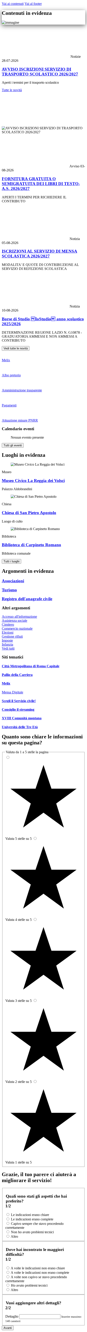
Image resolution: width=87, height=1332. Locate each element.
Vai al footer (33, 4)
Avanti (8, 1328)
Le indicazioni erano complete (32, 1219)
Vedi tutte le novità (16, 348)
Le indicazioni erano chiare (30, 1215)
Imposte (7, 640)
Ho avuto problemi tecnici (29, 1285)
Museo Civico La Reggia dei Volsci (33, 480)
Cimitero (8, 624)
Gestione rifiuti (12, 636)
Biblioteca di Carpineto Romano (31, 544)
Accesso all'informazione (19, 616)
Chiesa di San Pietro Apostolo (29, 512)
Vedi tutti (8, 648)
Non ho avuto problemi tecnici (32, 1232)
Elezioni (7, 632)
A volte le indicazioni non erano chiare (38, 1268)
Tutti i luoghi (11, 561)
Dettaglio (12, 1316)
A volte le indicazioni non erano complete (40, 1272)
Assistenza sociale (14, 620)
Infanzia (7, 644)
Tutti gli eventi (13, 445)
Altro (14, 1236)
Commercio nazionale (17, 628)
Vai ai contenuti (13, 4)
